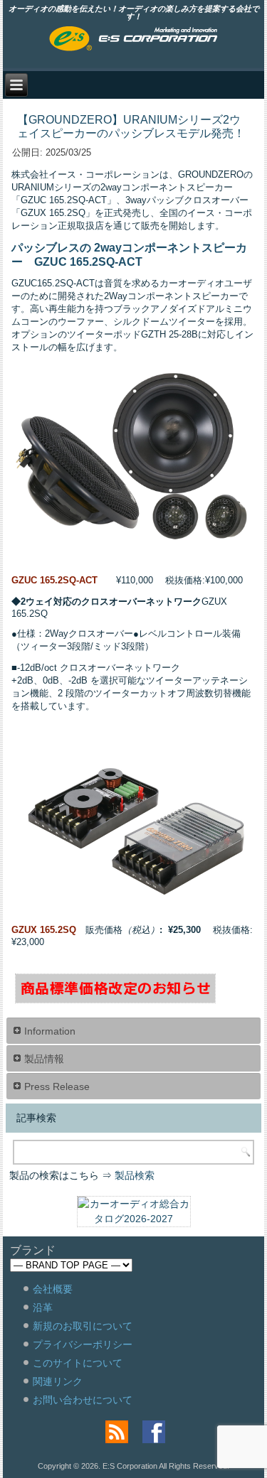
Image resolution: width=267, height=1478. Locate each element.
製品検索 (135, 1175)
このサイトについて (77, 1363)
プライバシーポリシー (82, 1344)
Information (49, 1031)
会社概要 (53, 1289)
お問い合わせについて (82, 1400)
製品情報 (44, 1058)
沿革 (43, 1307)
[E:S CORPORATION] (133, 39)
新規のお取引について (82, 1326)
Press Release (57, 1086)
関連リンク (58, 1381)
